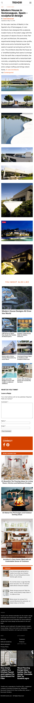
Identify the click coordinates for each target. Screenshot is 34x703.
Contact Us (4, 649)
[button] (17, 83)
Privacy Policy (4, 646)
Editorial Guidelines (6, 641)
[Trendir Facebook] (4, 445)
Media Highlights (5, 644)
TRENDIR (17, 2)
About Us (3, 639)
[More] (31, 4)
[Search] (2, 2)
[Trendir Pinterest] (8, 445)
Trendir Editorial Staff (8, 18)
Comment (4, 402)
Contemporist (9, 72)
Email (3, 426)
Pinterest (21, 641)
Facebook (22, 639)
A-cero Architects (12, 70)
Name (3, 421)
